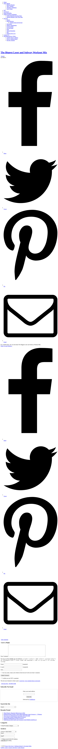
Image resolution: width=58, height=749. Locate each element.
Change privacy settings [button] (12, 37)
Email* (2, 736)
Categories (3, 725)
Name (2, 664)
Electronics (9, 24)
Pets (8, 32)
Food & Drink (10, 26)
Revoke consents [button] (11, 40)
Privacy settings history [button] (12, 39)
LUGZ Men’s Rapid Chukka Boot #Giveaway (15, 717)
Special (2, 56)
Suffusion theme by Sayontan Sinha (22, 746)
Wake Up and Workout (7, 346)
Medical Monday (11, 5)
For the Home (10, 28)
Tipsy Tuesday (10, 6)
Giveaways (6, 11)
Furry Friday (10, 9)
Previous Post (4, 683)
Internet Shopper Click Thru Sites (15, 17)
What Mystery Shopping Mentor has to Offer (14, 713)
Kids (8, 29)
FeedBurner (32, 699)
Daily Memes (7, 3)
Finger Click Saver (9, 746)
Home (5, 2)
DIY (5, 10)
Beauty (8, 20)
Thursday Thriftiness (12, 7)
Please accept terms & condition (10, 739)
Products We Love (11, 33)
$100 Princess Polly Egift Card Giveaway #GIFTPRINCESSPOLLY (20, 719)
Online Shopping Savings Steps (14, 15)
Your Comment (4, 656)
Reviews (6, 18)
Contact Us (6, 35)
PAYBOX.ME (12, 683)
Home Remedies (8, 13)
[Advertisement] (29, 45)
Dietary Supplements (12, 25)
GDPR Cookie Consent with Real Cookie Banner (12, 747)
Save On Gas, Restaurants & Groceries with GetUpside (17, 715)
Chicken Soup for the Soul (16, 22)
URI (2, 669)
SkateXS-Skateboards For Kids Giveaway (14, 718)
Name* (2, 733)
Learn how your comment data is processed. (29, 680)
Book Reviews (10, 21)
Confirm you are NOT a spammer (10, 678)
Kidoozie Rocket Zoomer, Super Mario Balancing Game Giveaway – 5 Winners (23, 714)
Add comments (4, 639)
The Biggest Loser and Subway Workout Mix (24, 52)
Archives (3, 731)
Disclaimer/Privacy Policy (10, 36)
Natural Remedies (11, 30)
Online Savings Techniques (10, 14)
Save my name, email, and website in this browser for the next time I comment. (21, 672)
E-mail (2, 667)
